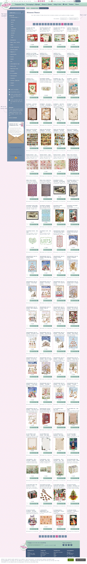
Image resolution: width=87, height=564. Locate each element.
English (28, 555)
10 (65, 24)
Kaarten (12, 56)
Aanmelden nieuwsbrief (49, 545)
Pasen (12, 26)
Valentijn (13, 30)
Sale (66, 4)
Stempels (12, 82)
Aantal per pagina (73, 18)
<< (34, 24)
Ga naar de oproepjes (16, 134)
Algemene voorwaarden (31, 554)
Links (55, 556)
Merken (71, 4)
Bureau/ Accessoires (14, 47)
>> (71, 24)
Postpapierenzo (57, 550)
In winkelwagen (33, 46)
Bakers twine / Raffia (15, 42)
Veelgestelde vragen (31, 553)
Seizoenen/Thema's (14, 17)
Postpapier (12, 78)
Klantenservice (30, 550)
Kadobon (12, 59)
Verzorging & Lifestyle (33, 4)
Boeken (11, 44)
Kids (11, 61)
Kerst (12, 24)
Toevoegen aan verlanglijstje (33, 74)
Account (28, 552)
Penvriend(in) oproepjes (58, 552)
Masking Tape (13, 66)
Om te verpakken (13, 73)
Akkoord (70, 559)
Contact (28, 556)
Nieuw (77, 4)
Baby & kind (57, 4)
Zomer (12, 37)
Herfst (12, 22)
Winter (12, 35)
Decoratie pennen (14, 49)
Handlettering (13, 54)
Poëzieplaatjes (13, 75)
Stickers (12, 85)
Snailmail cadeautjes (14, 80)
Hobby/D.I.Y (12, 51)
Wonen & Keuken (47, 4)
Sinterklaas (13, 28)
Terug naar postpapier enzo (18, 8)
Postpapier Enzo (19, 4)
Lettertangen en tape (14, 63)
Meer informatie (80, 559)
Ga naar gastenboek (13, 117)
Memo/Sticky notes (14, 68)
